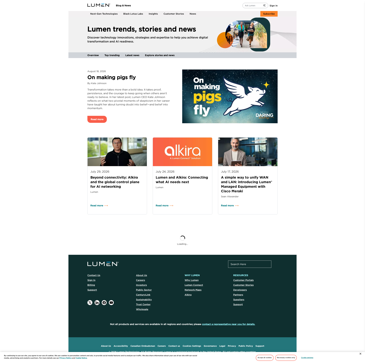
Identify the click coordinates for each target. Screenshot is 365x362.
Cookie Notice (81, 358)
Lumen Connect (194, 285)
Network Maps (193, 289)
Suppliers (238, 299)
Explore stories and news (160, 55)
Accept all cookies (265, 358)
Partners (238, 294)
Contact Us (93, 275)
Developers (240, 289)
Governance (210, 346)
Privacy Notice (65, 358)
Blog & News (123, 5)
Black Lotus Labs (133, 13)
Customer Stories (174, 13)
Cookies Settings (192, 346)
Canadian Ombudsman (142, 346)
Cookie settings (307, 358)
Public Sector (144, 289)
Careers (140, 280)
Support (92, 289)
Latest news (132, 55)
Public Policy (246, 346)
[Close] (360, 354)
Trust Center (143, 304)
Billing (91, 285)
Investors (141, 285)
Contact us (174, 346)
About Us (141, 275)
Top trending (112, 55)
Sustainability (144, 299)
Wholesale (142, 309)
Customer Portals (243, 280)
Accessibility (121, 346)
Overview (93, 55)
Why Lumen (192, 280)
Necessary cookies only (286, 358)
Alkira (188, 294)
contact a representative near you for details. (228, 324)
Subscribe (269, 13)
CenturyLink (143, 294)
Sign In (274, 5)
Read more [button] (97, 119)
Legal (222, 346)
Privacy (232, 346)
